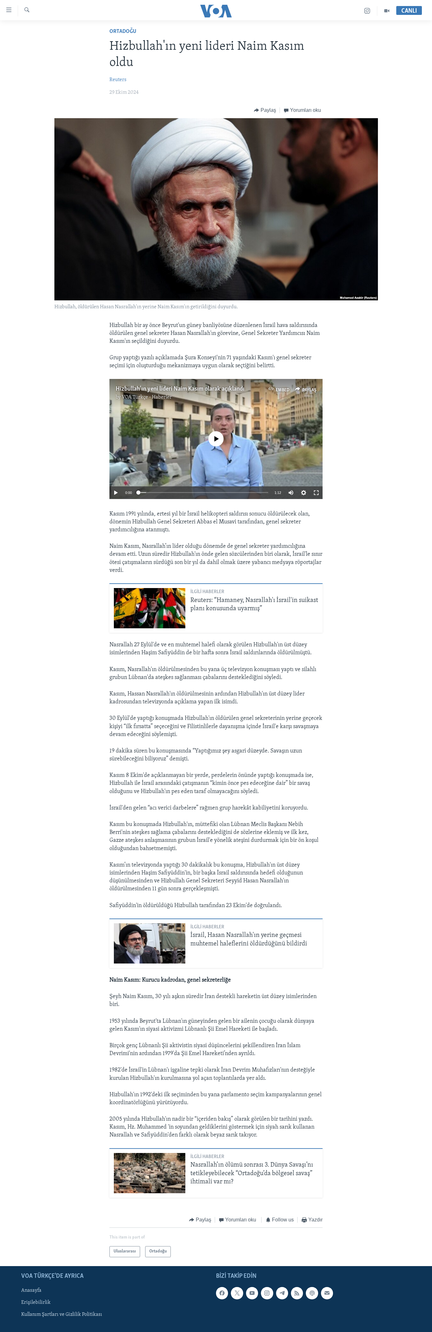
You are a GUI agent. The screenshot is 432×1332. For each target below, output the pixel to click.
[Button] (265, 110)
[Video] (386, 11)
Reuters (118, 79)
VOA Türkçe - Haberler (147, 397)
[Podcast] (312, 1293)
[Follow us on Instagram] (267, 1293)
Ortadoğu (122, 32)
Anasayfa (31, 1290)
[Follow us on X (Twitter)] (237, 1293)
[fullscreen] (316, 492)
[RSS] (297, 1293)
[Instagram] (367, 11)
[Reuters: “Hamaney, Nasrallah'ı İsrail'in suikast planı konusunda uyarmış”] (149, 608)
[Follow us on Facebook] (222, 1293)
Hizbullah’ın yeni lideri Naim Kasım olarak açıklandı (180, 389)
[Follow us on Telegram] (282, 1293)
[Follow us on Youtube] (252, 1293)
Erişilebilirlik (36, 1302)
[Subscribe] (327, 1293)
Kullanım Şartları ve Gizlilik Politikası (61, 1314)
